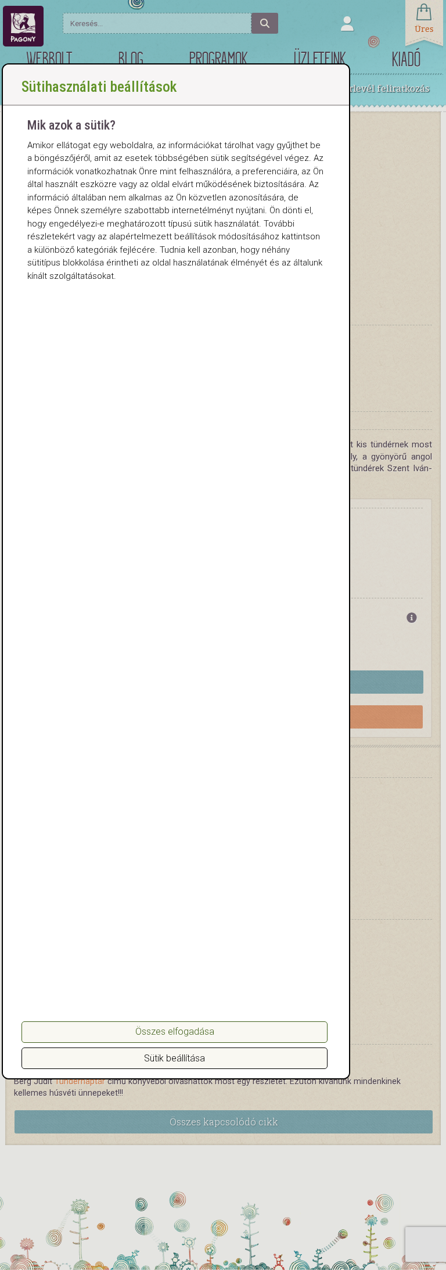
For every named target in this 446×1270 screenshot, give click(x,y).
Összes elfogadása (174, 1031)
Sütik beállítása (174, 1058)
